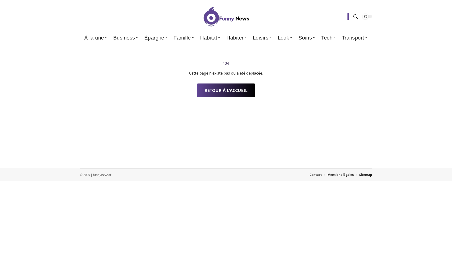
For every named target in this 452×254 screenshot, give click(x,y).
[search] (355, 16)
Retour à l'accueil (226, 90)
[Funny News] (226, 16)
